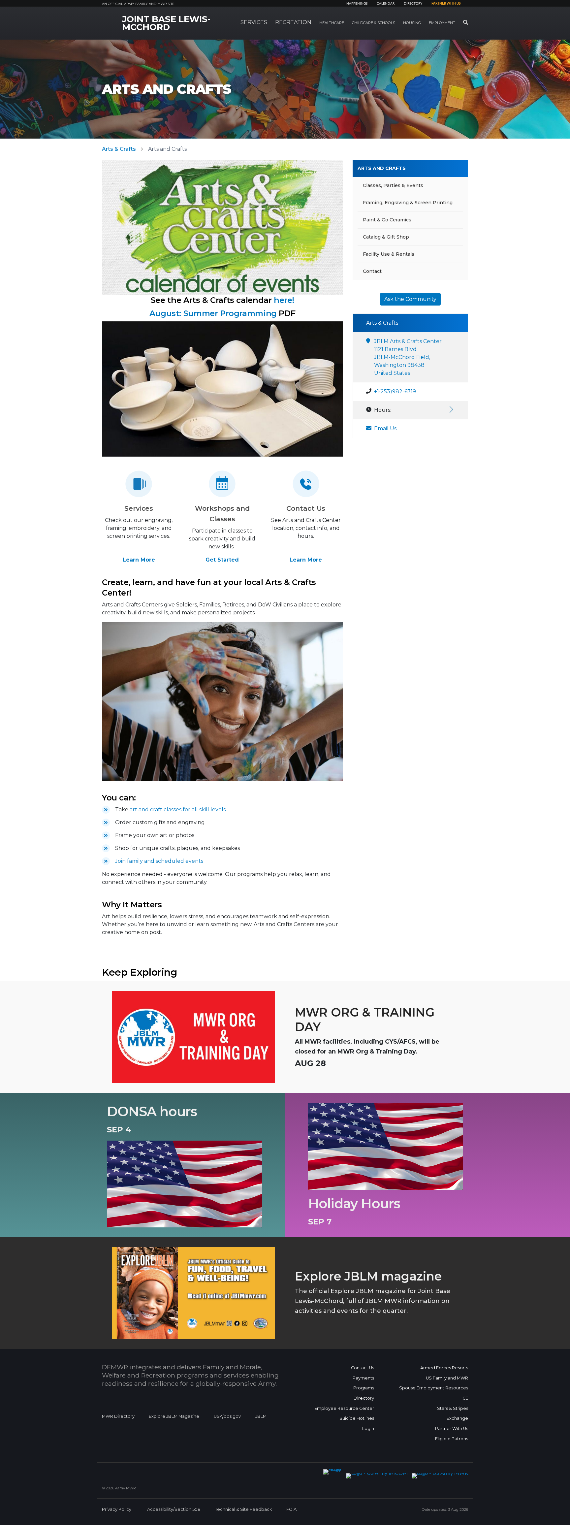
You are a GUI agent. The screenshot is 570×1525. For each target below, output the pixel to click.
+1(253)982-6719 (395, 391)
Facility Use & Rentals (388, 254)
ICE (464, 1398)
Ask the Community (410, 299)
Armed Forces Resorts (444, 1367)
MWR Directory (119, 1416)
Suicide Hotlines (356, 1418)
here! (284, 300)
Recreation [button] (293, 22)
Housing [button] (412, 22)
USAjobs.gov (227, 1416)
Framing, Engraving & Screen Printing (408, 203)
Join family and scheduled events (159, 861)
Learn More (139, 560)
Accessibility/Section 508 (174, 1509)
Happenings (356, 3)
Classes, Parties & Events (393, 185)
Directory (413, 3)
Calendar (386, 3)
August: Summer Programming (213, 313)
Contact (372, 271)
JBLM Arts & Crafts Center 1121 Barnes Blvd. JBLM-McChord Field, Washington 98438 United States (408, 357)
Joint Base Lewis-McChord (166, 23)
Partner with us (445, 3)
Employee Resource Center (344, 1408)
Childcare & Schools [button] (373, 22)
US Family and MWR (447, 1378)
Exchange (457, 1418)
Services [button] (253, 22)
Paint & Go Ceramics (387, 220)
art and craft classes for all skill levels (178, 809)
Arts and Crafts (382, 168)
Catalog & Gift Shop (386, 237)
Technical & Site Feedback (243, 1509)
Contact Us (362, 1367)
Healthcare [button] (331, 22)
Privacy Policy (116, 1509)
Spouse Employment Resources (433, 1387)
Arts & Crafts (119, 149)
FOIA (291, 1509)
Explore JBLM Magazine (174, 1416)
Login (368, 1428)
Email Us (385, 428)
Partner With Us (451, 1428)
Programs (363, 1387)
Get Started (222, 560)
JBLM (261, 1416)
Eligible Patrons (451, 1438)
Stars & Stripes (452, 1408)
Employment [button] (442, 22)
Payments (363, 1378)
